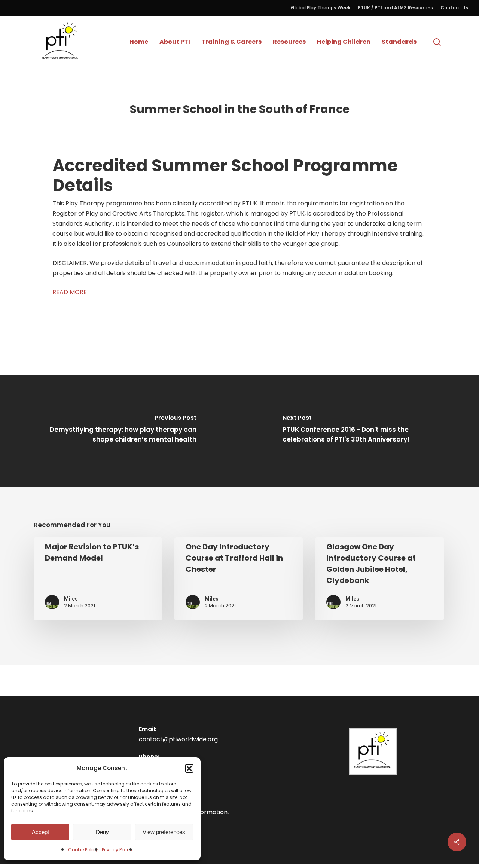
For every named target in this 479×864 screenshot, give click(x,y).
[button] (189, 768)
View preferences (164, 832)
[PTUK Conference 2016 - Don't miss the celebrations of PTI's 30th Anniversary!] (359, 431)
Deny (102, 832)
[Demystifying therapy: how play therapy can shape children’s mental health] (120, 431)
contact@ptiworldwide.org (178, 739)
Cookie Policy (83, 849)
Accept (40, 832)
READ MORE (69, 292)
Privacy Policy (117, 849)
